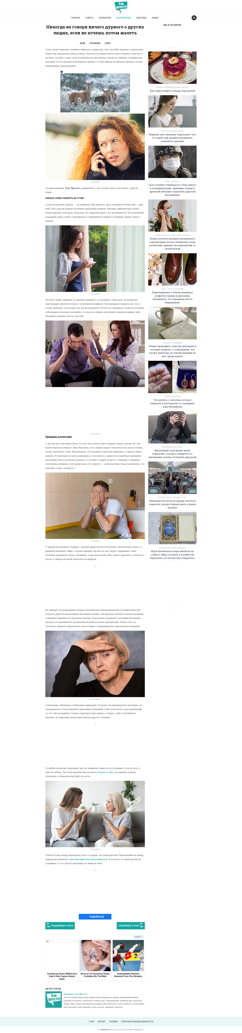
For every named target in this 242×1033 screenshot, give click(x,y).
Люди (82, 43)
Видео (155, 17)
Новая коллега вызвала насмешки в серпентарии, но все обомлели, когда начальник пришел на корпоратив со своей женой (172, 243)
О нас (91, 1021)
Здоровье (141, 17)
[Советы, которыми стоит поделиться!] (121, 6)
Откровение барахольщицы (172, 548)
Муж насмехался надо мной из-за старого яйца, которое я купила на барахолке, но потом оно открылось (172, 554)
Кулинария (105, 17)
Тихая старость (172, 181)
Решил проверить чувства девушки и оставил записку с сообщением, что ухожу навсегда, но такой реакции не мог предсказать (172, 351)
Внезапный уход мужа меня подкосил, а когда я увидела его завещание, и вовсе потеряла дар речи (172, 454)
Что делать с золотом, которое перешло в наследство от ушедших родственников (172, 403)
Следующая (128, 925)
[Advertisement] (95, 409)
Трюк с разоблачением (172, 289)
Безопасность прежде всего (172, 497)
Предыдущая (62, 925)
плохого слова (106, 772)
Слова (107, 43)
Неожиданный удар (172, 447)
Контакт (102, 1021)
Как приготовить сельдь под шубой (172, 90)
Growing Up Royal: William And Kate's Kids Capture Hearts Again (62, 976)
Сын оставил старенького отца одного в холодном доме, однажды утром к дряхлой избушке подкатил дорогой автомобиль (172, 189)
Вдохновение (123, 17)
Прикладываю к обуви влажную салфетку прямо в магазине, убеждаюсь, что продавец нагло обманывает (172, 297)
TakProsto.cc (106, 1030)
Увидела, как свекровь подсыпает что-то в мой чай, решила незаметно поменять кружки (172, 138)
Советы (89, 17)
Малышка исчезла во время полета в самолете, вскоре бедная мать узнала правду (172, 504)
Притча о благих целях (172, 131)
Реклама (113, 1021)
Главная (75, 17)
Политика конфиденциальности (137, 1021)
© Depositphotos (95, 182)
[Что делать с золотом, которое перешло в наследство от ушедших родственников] (172, 377)
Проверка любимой (172, 343)
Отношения (95, 43)
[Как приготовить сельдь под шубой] (172, 68)
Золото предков (172, 397)
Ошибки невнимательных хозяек (172, 87)
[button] (61, 72)
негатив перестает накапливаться (88, 859)
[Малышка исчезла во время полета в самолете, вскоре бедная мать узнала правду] (172, 478)
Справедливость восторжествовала (172, 235)
